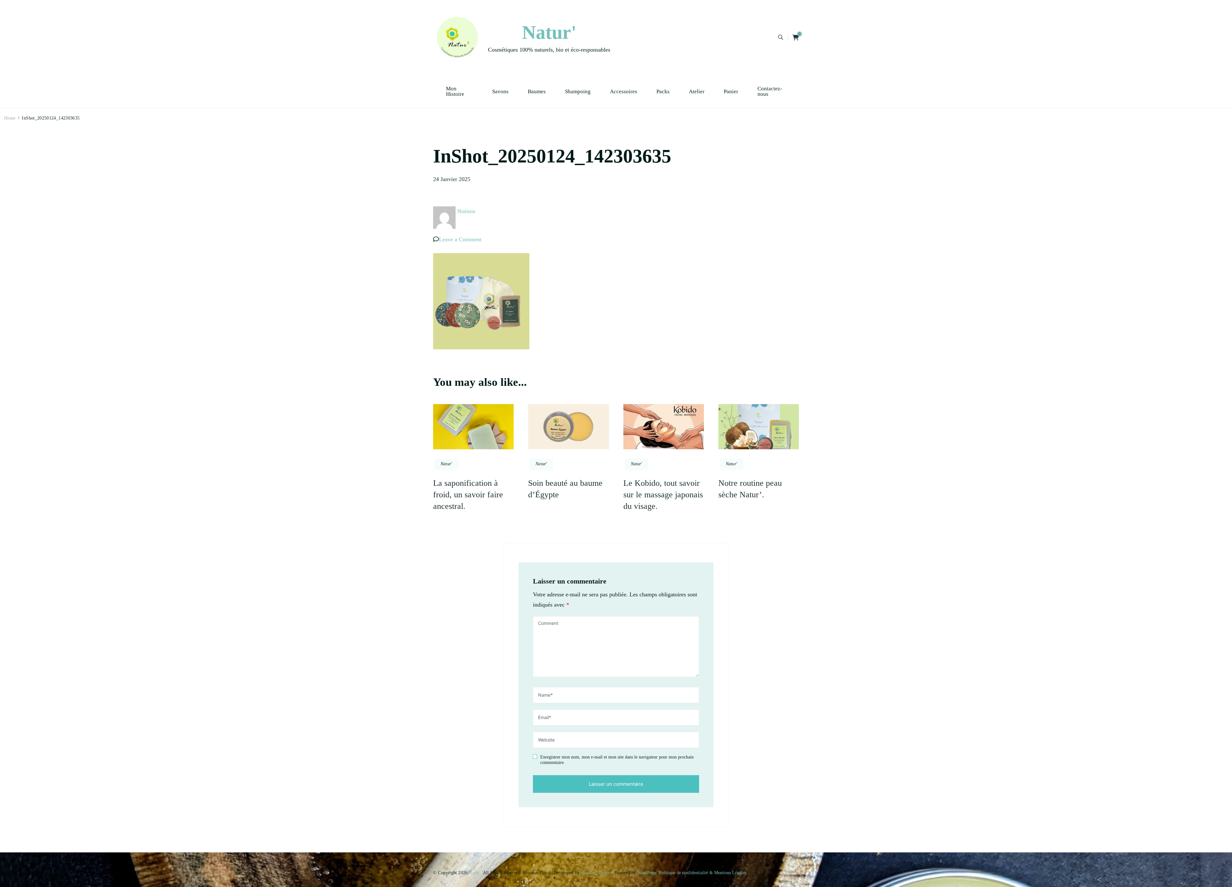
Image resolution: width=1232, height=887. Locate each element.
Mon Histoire (455, 91)
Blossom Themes (596, 872)
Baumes (537, 91)
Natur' (549, 32)
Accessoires (623, 91)
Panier (731, 91)
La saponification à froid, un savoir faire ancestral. (468, 494)
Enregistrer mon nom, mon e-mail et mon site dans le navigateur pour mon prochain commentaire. (617, 760)
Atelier (697, 91)
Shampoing (578, 91)
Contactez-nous (769, 91)
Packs (663, 91)
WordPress (646, 872)
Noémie (466, 211)
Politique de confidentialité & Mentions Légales (702, 872)
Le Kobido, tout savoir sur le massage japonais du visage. (663, 494)
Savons (500, 91)
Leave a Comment (460, 239)
